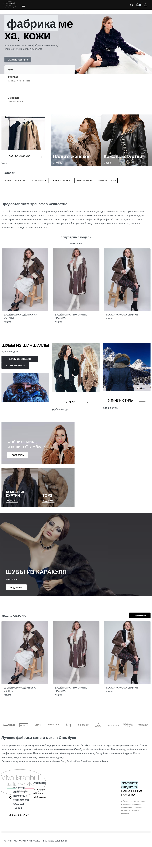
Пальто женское (72, 156)
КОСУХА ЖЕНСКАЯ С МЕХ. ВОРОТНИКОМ (18, 316)
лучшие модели (10, 351)
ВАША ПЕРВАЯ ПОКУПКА (132, 789)
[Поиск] (131, 4)
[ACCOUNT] (146, 5)
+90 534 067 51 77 (19, 815)
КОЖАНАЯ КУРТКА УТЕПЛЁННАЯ (73, 314)
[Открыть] (23, 5)
